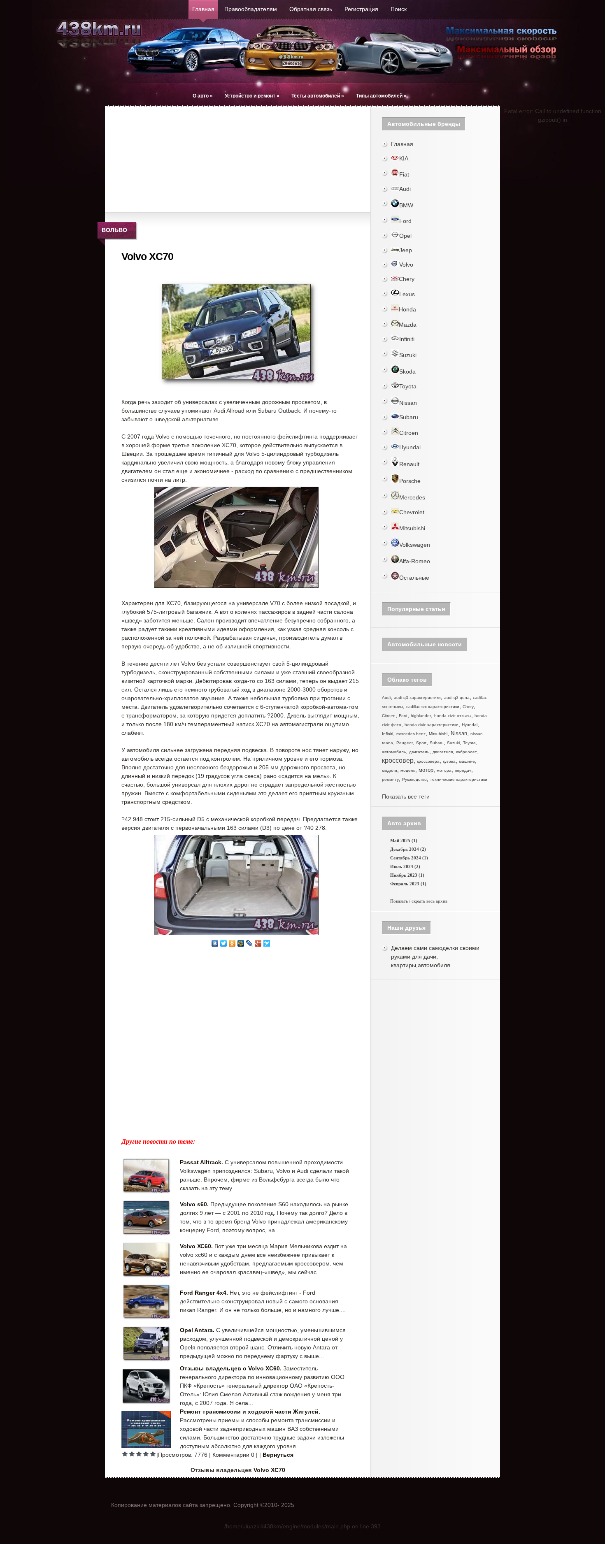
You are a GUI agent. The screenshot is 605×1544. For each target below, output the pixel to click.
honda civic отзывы (452, 715)
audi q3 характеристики (417, 697)
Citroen (408, 433)
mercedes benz (411, 733)
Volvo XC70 (269, 1470)
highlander (421, 715)
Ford (405, 221)
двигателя (443, 752)
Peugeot (404, 743)
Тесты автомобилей (317, 96)
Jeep (405, 250)
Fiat (404, 174)
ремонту (390, 779)
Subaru (408, 417)
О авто (203, 96)
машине (467, 761)
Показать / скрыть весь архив (418, 901)
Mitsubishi (412, 528)
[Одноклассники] (232, 943)
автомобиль (394, 752)
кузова (449, 761)
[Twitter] (223, 943)
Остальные (414, 577)
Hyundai (410, 447)
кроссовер (398, 760)
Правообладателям (250, 9)
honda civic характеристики (431, 724)
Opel (405, 235)
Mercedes (412, 497)
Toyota (408, 386)
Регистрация (361, 9)
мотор (426, 770)
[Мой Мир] (241, 943)
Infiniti (406, 339)
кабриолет (466, 752)
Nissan (408, 402)
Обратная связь (310, 9)
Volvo (406, 264)
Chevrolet (411, 512)
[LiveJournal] (249, 943)
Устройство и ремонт (252, 96)
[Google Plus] (258, 943)
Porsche (410, 481)
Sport (421, 743)
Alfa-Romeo (414, 561)
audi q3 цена (457, 697)
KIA (403, 158)
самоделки (443, 948)
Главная (203, 9)
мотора (444, 770)
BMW (406, 205)
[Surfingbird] (267, 943)
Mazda (408, 324)
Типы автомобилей (381, 96)
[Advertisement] (175, 158)
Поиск (399, 9)
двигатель (419, 752)
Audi (405, 189)
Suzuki (408, 355)
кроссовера (428, 761)
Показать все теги (406, 796)
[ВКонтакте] (215, 943)
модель (407, 770)
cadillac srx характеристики (432, 706)
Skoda (407, 371)
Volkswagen (414, 544)
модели (389, 770)
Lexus (407, 294)
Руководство (414, 779)
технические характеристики (458, 779)
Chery (406, 279)
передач (463, 770)
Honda (407, 309)
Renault (409, 464)
